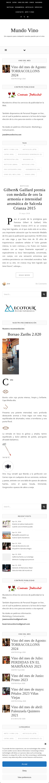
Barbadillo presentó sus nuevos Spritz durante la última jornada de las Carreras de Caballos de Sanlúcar (22, 536)
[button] (45, 744)
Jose (8, 283)
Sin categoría (12, 169)
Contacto (20, 12)
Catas (14, 2)
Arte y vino (29, 12)
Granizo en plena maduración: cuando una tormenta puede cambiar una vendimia (22, 525)
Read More (24, 275)
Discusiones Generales (30, 154)
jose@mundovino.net (11, 134)
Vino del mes (23, 2)
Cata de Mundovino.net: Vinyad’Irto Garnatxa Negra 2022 (21, 547)
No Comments (41, 283)
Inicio (8, 2)
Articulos (29, 7)
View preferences (24, 777)
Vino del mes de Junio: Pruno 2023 (27, 678)
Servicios (38, 7)
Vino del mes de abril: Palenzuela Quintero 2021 (27, 711)
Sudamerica (19, 7)
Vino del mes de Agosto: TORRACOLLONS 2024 (28, 71)
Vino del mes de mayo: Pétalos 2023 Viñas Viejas (27, 693)
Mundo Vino (24, 30)
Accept (24, 764)
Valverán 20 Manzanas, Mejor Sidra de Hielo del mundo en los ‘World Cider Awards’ (22, 569)
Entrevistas (11, 159)
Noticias (10, 7)
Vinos (31, 2)
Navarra (38, 2)
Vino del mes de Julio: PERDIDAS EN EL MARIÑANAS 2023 (27, 662)
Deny (24, 771)
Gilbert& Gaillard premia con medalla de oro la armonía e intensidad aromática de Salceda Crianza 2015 (24, 199)
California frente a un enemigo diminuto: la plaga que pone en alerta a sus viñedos (23, 558)
